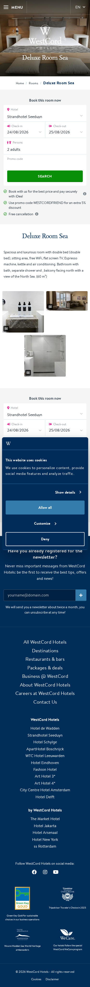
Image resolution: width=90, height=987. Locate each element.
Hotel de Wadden (45, 728)
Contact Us (45, 702)
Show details (65, 492)
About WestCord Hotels (45, 684)
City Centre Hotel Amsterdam (45, 789)
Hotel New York (45, 839)
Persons (17, 142)
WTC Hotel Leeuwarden (45, 755)
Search (45, 176)
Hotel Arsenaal (45, 832)
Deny (45, 539)
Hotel (14, 109)
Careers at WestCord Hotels (45, 693)
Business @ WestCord (45, 676)
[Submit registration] (81, 595)
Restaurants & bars (45, 659)
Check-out (59, 126)
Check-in (16, 126)
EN (77, 7)
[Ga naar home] (45, 36)
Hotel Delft (45, 796)
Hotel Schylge (45, 742)
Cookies (36, 979)
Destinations (45, 650)
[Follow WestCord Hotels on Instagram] (45, 872)
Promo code (15, 159)
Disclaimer (52, 979)
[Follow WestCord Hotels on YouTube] (56, 872)
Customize (42, 523)
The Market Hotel (45, 818)
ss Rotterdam (45, 846)
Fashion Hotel (45, 769)
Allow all (45, 507)
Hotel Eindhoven (45, 762)
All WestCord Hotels (45, 642)
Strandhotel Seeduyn (45, 735)
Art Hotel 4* (45, 783)
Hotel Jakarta (45, 825)
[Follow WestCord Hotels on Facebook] (34, 872)
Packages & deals (45, 667)
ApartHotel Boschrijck (45, 749)
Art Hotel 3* (45, 776)
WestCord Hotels (37, 972)
